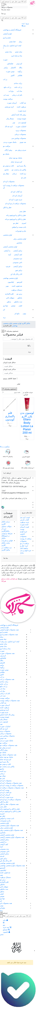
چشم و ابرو (7, 38)
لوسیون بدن (22, 122)
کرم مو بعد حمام (16, 162)
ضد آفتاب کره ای (16, 192)
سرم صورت (22, 111)
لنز (4, 310)
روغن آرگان (8, 150)
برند (4, 317)
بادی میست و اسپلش (19, 227)
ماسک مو (6, 154)
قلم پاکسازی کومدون (10, 416)
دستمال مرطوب (16, 290)
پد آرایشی (7, 251)
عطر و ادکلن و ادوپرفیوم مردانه (15, 219)
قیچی (20, 306)
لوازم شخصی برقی (19, 239)
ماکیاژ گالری (25, 323)
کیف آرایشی (18, 255)
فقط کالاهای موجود (9, 378)
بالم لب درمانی (17, 95)
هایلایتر (20, 75)
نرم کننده (23, 174)
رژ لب (5, 79)
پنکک (20, 67)
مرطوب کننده (21, 107)
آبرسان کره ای (17, 196)
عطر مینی (22, 211)
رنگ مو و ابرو (21, 166)
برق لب (11, 91)
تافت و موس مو (8, 166)
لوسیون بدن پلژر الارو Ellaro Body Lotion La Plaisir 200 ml (27, 422)
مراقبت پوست (8, 99)
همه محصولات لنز (6, 903)
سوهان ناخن (10, 298)
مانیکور (19, 298)
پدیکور (9, 302)
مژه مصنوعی (17, 258)
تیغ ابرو (5, 306)
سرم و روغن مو (20, 150)
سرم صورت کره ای (15, 200)
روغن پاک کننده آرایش (18, 115)
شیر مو (23, 177)
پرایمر (6, 67)
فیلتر (18, 384)
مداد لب (19, 91)
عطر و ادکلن (7, 207)
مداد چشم (8, 52)
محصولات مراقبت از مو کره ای (15, 203)
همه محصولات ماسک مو (8, 755)
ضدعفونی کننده (17, 286)
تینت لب (6, 95)
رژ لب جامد (18, 87)
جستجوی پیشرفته (10, 389)
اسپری (24, 223)
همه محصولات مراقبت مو (8, 745)
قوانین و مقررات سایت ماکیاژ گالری (7, 543)
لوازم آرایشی (7, 34)
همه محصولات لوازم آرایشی (9, 630)
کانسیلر (13, 67)
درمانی (14, 174)
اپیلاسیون (11, 282)
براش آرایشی (17, 251)
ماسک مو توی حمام (15, 158)
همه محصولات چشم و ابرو (9, 634)
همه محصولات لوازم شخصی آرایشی (12, 837)
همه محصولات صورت (7, 653)
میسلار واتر (10, 119)
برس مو (19, 294)
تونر (14, 122)
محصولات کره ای (9, 181)
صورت (5, 60)
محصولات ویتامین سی (18, 138)
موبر (7, 286)
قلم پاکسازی (9, 294)
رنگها (29, 345)
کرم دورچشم (9, 107)
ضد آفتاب (23, 103)
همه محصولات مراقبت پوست (10, 700)
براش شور (18, 270)
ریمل (20, 42)
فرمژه (8, 266)
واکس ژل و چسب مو (19, 170)
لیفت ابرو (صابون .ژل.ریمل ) (12, 47)
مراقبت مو (6, 146)
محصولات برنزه (21, 130)
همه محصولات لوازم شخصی (9, 825)
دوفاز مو (6, 174)
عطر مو (16, 223)
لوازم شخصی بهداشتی (10, 278)
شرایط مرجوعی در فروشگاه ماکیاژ (7, 535)
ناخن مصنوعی (17, 262)
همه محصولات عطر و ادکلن (9, 804)
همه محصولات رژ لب (7, 679)
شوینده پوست (21, 119)
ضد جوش (23, 142)
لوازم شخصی (7, 235)
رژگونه (20, 71)
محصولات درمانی (20, 134)
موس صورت (10, 71)
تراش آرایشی (17, 266)
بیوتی (24, 313)
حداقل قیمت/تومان (9, 362)
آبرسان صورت (12, 103)
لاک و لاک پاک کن (16, 274)
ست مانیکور (18, 302)
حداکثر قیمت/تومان (9, 369)
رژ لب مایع (7, 87)
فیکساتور (10, 64)
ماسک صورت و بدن (9, 142)
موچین (13, 306)
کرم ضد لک (9, 126)
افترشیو (19, 282)
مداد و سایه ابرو (17, 56)
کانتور (13, 75)
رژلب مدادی (18, 83)
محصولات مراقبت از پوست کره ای (13, 186)
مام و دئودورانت (20, 231)
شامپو (7, 170)
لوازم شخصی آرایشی (10, 247)
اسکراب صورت (21, 126)
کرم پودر (19, 64)
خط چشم (12, 42)
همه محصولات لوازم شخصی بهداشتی (12, 865)
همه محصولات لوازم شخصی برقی (11, 830)
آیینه (9, 255)
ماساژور (19, 243)
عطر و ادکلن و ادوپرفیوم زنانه (16, 215)
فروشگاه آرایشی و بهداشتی (12, 30)
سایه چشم (18, 52)
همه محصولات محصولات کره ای (11, 783)
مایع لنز (17, 313)
